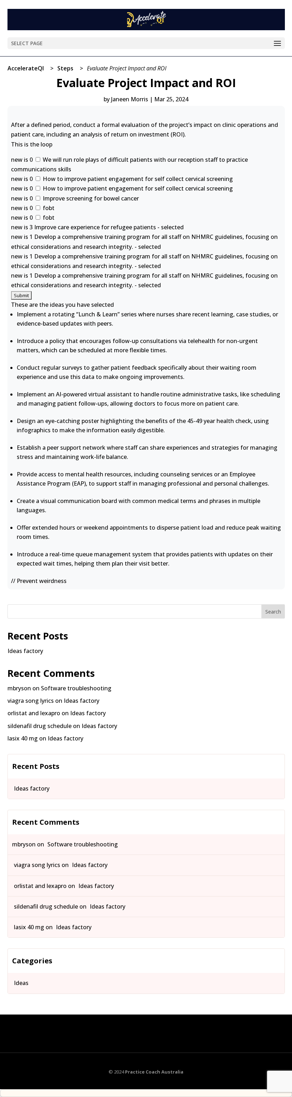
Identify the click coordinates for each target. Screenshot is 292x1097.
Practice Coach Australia (154, 1072)
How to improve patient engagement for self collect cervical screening (137, 179)
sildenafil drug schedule (39, 726)
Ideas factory (25, 651)
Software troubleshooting (76, 688)
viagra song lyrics (30, 701)
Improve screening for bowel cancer (90, 198)
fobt (47, 208)
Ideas (21, 983)
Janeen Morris (129, 99)
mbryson (19, 688)
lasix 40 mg (22, 738)
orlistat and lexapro (33, 713)
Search (273, 611)
